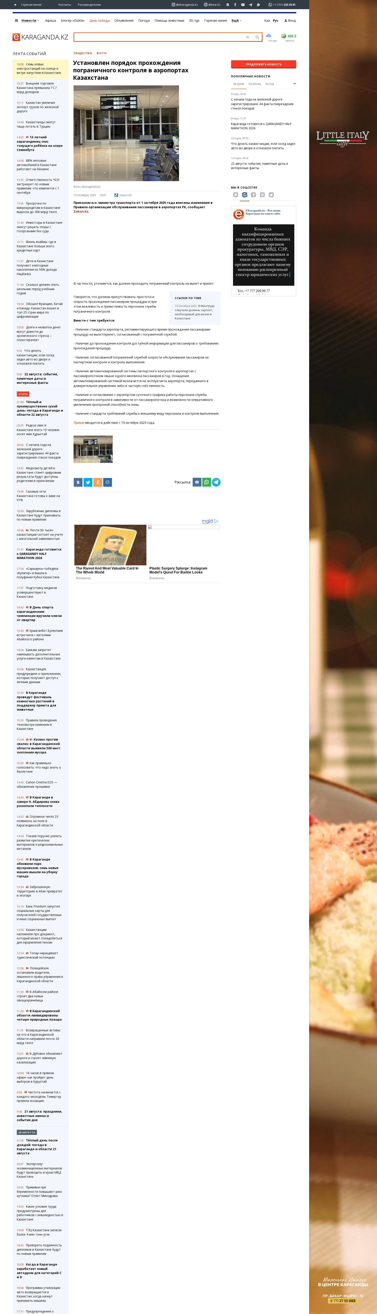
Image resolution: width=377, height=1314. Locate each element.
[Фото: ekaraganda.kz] (93, 449)
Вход (292, 20)
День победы (99, 20)
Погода (144, 20)
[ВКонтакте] (78, 482)
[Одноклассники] (97, 482)
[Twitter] (88, 482)
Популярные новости (250, 76)
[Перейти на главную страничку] (16, 5)
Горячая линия (31, 4)
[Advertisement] (147, 247)
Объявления (124, 20)
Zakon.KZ (126, 195)
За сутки (238, 84)
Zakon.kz (81, 211)
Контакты (64, 5)
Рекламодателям (89, 5)
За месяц (254, 84)
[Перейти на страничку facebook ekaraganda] (235, 5)
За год (269, 84)
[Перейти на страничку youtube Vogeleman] (243, 5)
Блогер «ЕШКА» (73, 20)
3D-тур (194, 20)
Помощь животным (169, 20)
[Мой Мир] (107, 482)
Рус (275, 20)
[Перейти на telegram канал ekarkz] (250, 5)
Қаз (267, 20)
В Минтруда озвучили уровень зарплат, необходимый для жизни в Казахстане (194, 312)
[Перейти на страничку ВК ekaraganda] (227, 5)
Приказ (79, 423)
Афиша (50, 20)
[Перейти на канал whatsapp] (258, 5)
